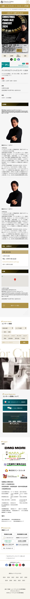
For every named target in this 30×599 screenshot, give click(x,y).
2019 (6, 580)
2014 (8, 577)
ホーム (3, 9)
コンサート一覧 (8, 9)
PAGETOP (27, 596)
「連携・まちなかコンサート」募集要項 (16, 402)
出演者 (11, 56)
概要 (5, 56)
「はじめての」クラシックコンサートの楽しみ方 (15, 556)
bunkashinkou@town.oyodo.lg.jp (10, 261)
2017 (21, 577)
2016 (17, 577)
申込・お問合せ (18, 55)
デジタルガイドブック (10, 558)
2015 (13, 577)
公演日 (3, 6)
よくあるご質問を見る (17, 408)
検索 (27, 6)
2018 (25, 577)
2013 (4, 577)
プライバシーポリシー (15, 590)
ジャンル (19, 6)
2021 (15, 580)
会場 (25, 56)
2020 (10, 580)
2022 (19, 580)
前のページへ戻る (15, 305)
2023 (23, 580)
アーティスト (11, 6)
